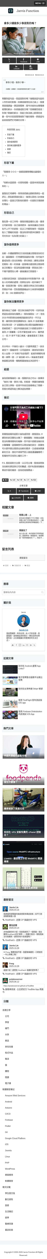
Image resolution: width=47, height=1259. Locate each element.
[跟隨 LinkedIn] (23, 645)
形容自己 (10, 138)
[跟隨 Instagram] (20, 645)
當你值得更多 (12, 142)
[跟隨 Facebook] (16, 645)
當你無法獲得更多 (14, 145)
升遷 (20, 480)
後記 (9, 153)
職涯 (6, 480)
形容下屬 (10, 135)
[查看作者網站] (12, 645)
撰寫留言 (24, 558)
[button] (31, 67)
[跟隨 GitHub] (27, 645)
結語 (9, 149)
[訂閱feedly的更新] (30, 645)
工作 (27, 480)
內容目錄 (11, 129)
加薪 (13, 480)
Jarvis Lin (23, 630)
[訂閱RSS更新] (34, 645)
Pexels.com (39, 54)
